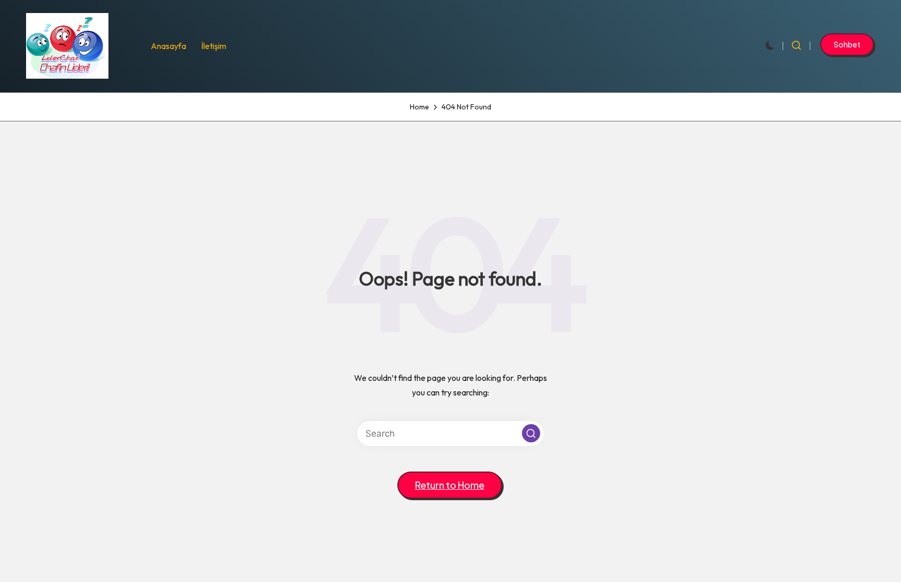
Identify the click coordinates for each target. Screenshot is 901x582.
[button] (847, 44)
